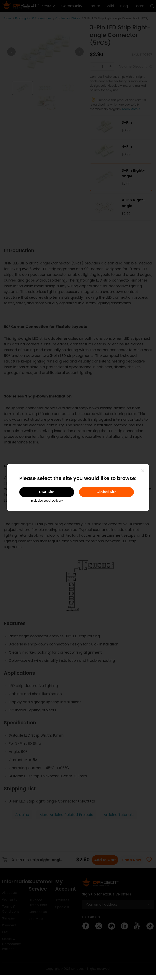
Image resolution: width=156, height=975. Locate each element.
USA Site (46, 492)
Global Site (106, 492)
